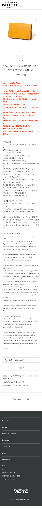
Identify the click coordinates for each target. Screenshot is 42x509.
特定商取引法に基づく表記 (11, 476)
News (4, 427)
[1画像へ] (13, 55)
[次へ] (32, 55)
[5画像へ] (23, 55)
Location (5, 440)
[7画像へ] (28, 55)
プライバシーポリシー (9, 479)
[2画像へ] (16, 55)
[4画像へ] (21, 55)
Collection (6, 421)
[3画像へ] (18, 55)
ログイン (5, 466)
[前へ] (9, 55)
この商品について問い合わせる (13, 382)
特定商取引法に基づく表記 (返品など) (16, 385)
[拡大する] (37, 15)
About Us (6, 447)
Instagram (6, 460)
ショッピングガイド (8, 472)
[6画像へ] (25, 55)
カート (4, 469)
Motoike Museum (9, 434)
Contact (5, 453)
